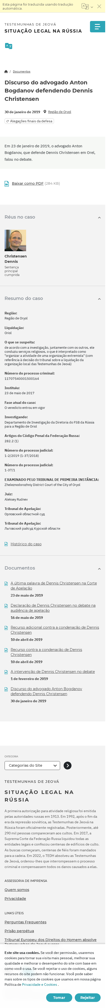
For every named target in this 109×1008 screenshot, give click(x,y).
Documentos (21, 71)
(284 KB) (36, 183)
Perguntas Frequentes (25, 922)
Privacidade (15, 898)
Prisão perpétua (19, 931)
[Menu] (97, 26)
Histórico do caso (26, 544)
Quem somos (17, 889)
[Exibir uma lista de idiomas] (87, 6)
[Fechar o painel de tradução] (99, 6)
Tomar (59, 997)
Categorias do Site (25, 765)
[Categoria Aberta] (67, 765)
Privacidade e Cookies (39, 984)
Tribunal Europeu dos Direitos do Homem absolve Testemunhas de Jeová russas (51, 942)
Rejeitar (87, 997)
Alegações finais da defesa (31, 121)
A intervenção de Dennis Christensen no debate (53, 671)
